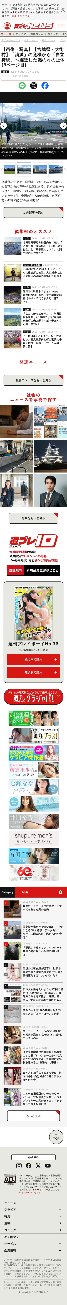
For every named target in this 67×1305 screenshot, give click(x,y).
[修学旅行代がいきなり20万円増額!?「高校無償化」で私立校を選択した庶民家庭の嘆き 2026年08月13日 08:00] (16, 490)
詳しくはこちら (21, 15)
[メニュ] (61, 26)
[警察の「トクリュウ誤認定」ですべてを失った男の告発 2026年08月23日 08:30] (16, 421)
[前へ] (3, 125)
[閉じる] (63, 10)
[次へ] (63, 125)
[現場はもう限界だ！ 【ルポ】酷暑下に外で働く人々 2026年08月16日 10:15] (16, 456)
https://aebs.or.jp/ (30, 1192)
